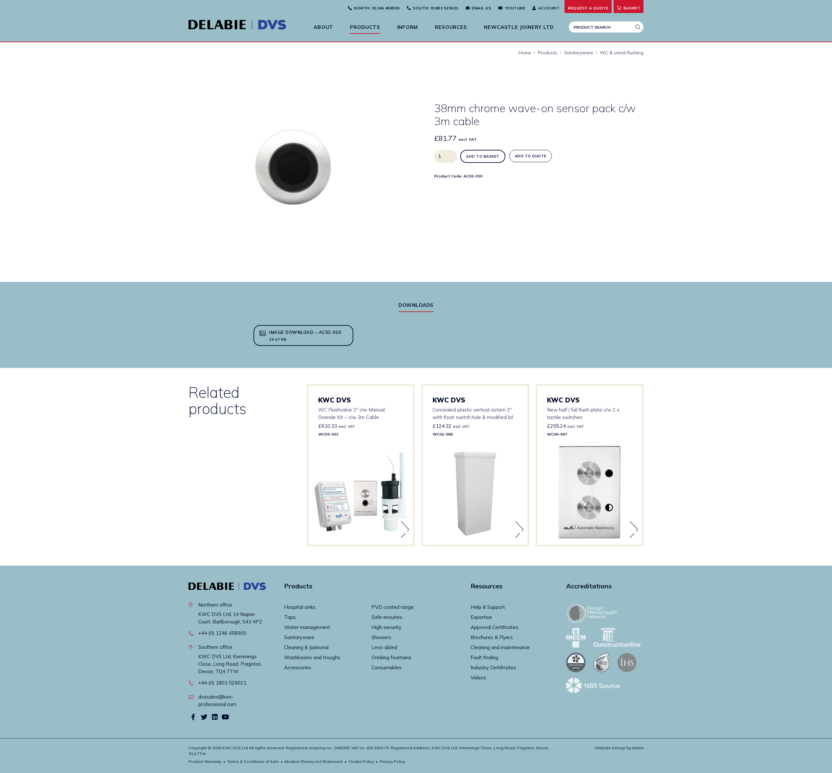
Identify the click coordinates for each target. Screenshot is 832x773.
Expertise (481, 617)
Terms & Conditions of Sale (253, 761)
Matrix (638, 747)
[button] (387, 73)
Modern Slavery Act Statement (314, 761)
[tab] (416, 305)
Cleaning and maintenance (500, 647)
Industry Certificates (493, 667)
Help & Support (488, 607)
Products (365, 27)
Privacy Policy (392, 761)
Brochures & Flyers (492, 637)
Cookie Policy (361, 761)
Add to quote (530, 156)
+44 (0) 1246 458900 (222, 633)
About (323, 27)
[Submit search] (638, 27)
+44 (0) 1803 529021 (222, 683)
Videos (478, 678)
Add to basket (483, 156)
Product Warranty (204, 761)
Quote (588, 8)
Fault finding (484, 657)
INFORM (407, 27)
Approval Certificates (494, 627)
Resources (451, 27)
